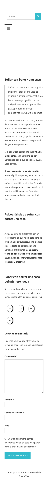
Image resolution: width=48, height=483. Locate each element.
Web (7, 425)
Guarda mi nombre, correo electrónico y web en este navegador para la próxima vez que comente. (22, 443)
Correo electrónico (14, 412)
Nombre (9, 399)
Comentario (11, 356)
